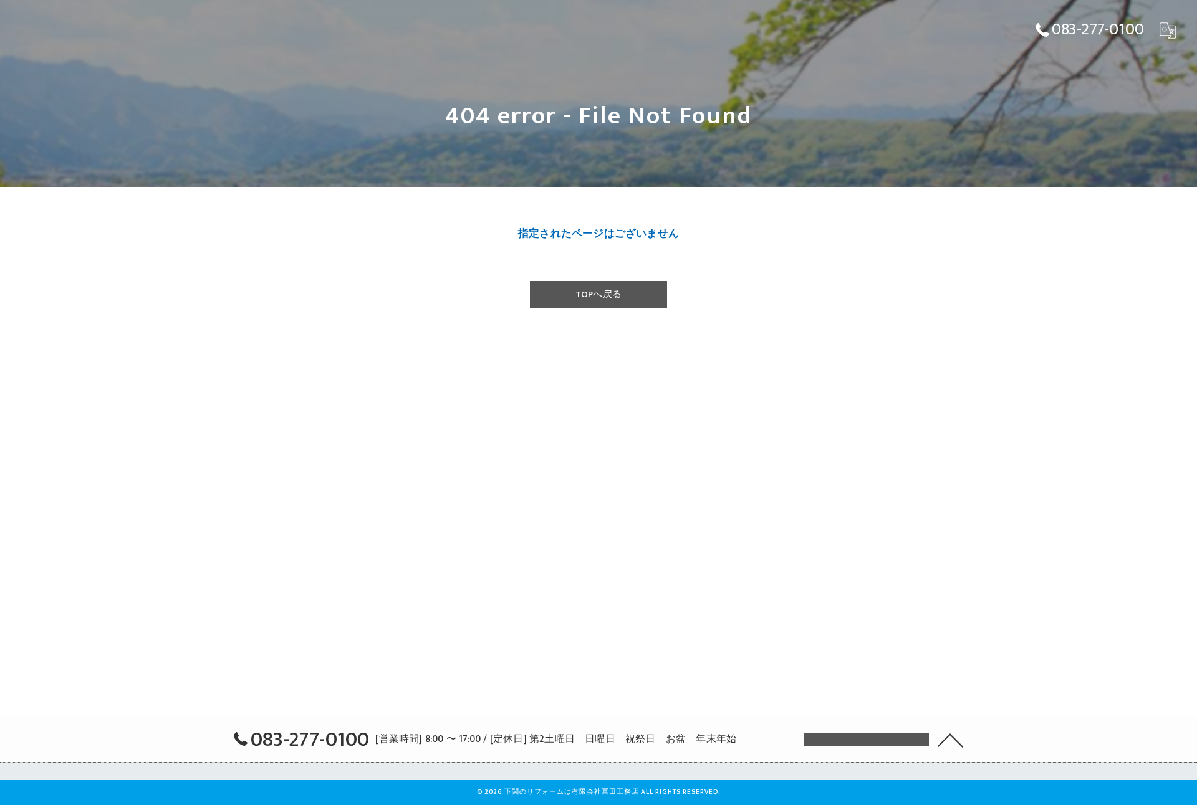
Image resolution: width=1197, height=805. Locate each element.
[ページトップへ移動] (950, 739)
